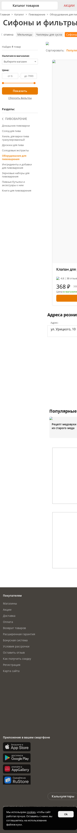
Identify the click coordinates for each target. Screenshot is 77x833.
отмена (8, 34)
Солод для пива (11, 131)
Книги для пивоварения (16, 190)
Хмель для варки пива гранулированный (15, 138)
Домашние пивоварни (16, 125)
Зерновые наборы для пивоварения (15, 174)
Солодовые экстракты (15, 150)
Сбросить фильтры (20, 98)
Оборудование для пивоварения (14, 157)
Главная (5, 14)
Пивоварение (37, 14)
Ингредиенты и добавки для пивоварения (17, 166)
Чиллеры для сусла (49, 34)
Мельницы (24, 34)
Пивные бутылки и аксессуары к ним (13, 183)
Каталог (19, 14)
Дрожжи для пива (13, 145)
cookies (31, 812)
